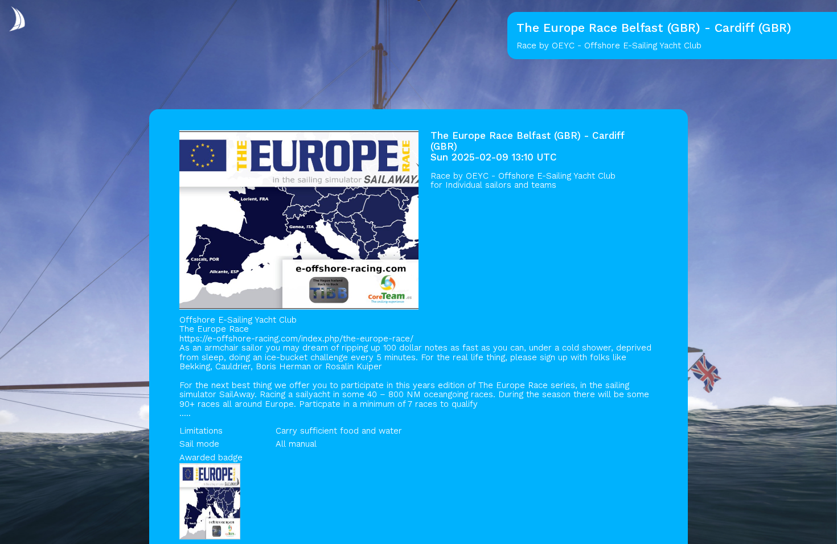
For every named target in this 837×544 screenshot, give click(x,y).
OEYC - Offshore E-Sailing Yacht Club (541, 176)
